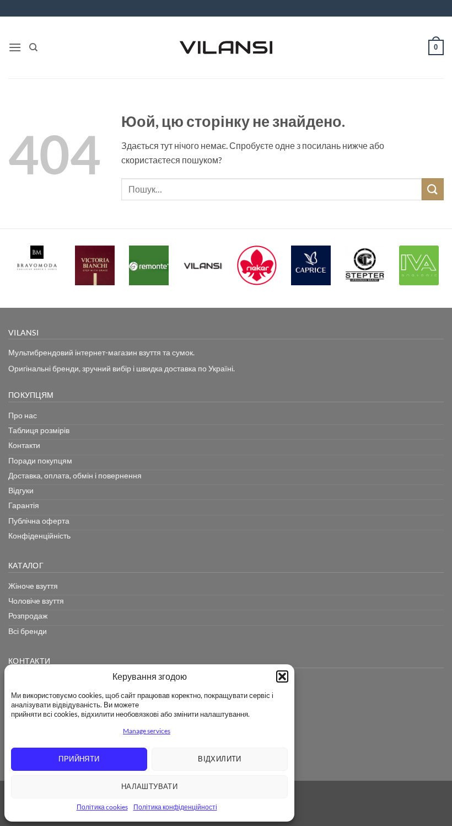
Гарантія (23, 505)
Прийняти (78, 758)
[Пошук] (33, 47)
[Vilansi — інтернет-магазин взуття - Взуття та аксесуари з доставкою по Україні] (226, 47)
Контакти (24, 445)
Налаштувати (149, 786)
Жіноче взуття (33, 585)
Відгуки (21, 490)
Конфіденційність (39, 535)
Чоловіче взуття (36, 600)
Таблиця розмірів (38, 430)
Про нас (22, 415)
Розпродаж (27, 615)
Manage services (146, 731)
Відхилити (219, 758)
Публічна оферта (38, 520)
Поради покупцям (40, 460)
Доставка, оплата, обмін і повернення (75, 475)
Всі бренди (27, 631)
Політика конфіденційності (175, 807)
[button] (282, 676)
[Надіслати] (433, 189)
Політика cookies (102, 807)
